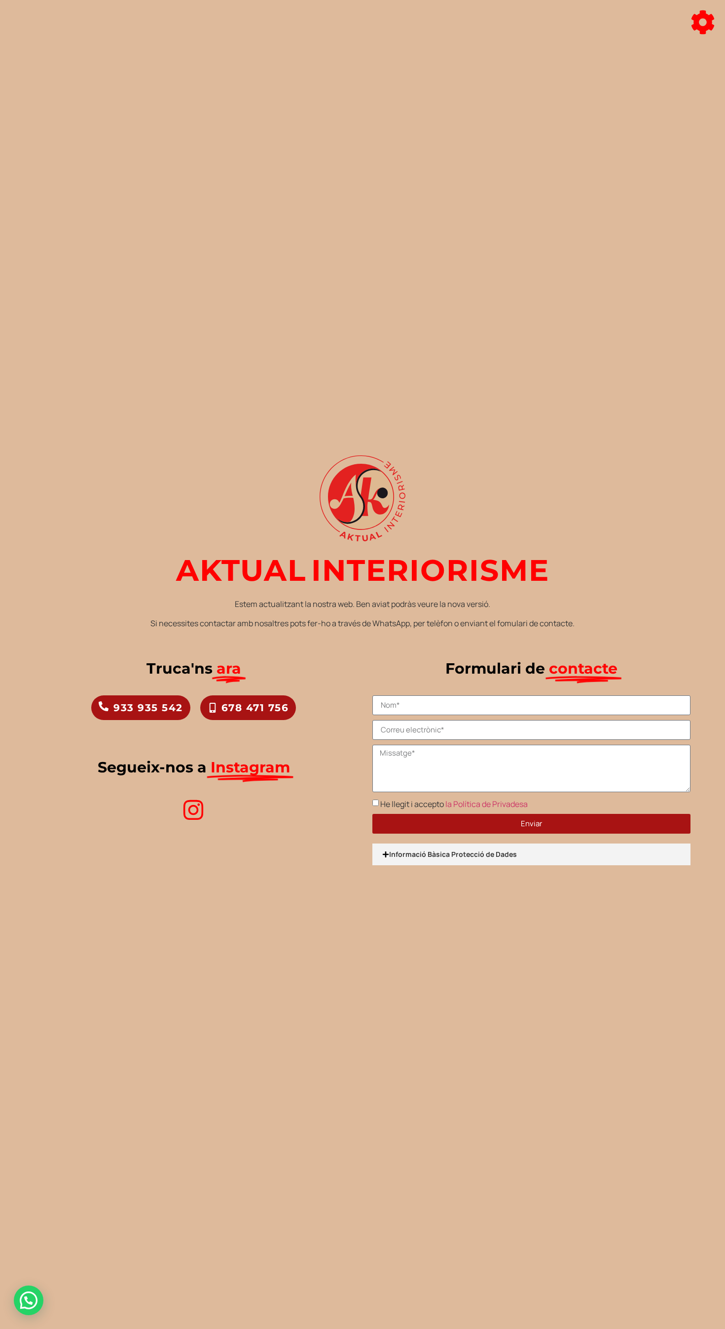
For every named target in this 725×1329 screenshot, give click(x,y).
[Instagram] (193, 810)
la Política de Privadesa (486, 804)
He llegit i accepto (454, 804)
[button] (28, 1300)
